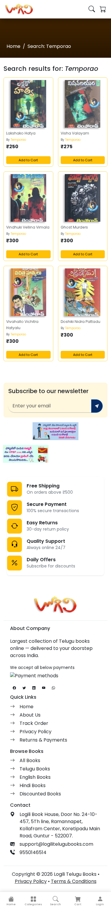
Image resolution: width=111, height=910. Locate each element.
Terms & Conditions (73, 881)
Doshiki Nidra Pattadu (80, 321)
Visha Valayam (75, 133)
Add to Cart (28, 160)
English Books (35, 777)
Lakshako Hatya (21, 133)
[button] (33, 901)
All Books (30, 760)
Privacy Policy (36, 731)
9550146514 (33, 852)
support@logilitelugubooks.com (56, 844)
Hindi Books (33, 785)
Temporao (18, 139)
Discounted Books (40, 793)
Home (13, 46)
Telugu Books (35, 768)
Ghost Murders (74, 227)
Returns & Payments (43, 740)
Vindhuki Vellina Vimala (27, 227)
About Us (30, 715)
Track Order (34, 723)
